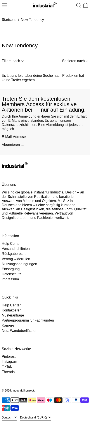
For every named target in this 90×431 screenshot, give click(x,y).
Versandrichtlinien (16, 248)
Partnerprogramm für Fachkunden (28, 320)
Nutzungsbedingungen (19, 264)
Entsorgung (11, 269)
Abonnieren (11, 145)
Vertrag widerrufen (16, 259)
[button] (78, 5)
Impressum (10, 279)
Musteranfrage (13, 315)
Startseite (9, 19)
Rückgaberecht (13, 254)
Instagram (9, 361)
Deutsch (7, 417)
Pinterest (9, 356)
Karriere (8, 325)
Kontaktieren (11, 310)
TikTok (7, 366)
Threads (8, 372)
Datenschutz (11, 274)
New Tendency (32, 19)
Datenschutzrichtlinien (19, 125)
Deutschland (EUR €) (34, 417)
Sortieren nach (73, 61)
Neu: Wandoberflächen (19, 331)
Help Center (11, 243)
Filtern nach (11, 61)
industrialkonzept (23, 390)
